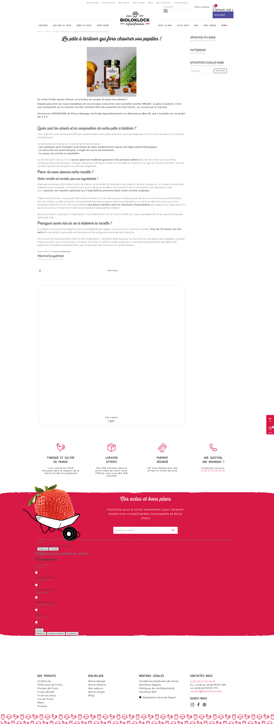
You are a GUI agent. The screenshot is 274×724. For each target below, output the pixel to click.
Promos (224, 26)
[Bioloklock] (135, 26)
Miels (196, 26)
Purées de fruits (83, 26)
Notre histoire (108, 3)
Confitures (43, 26)
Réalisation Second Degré (159, 697)
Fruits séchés (103, 26)
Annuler (39, 630)
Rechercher (220, 71)
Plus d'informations (44, 546)
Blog (150, 3)
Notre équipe (93, 3)
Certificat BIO (148, 692)
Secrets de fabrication (62, 252)
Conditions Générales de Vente (159, 681)
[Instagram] (192, 705)
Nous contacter (163, 3)
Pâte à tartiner (111, 417)
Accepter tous (72, 634)
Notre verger (139, 3)
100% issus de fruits (62, 26)
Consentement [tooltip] (46, 559)
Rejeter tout (43, 549)
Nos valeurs (124, 3)
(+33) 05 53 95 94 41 (213, 470)
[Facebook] (198, 705)
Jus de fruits (183, 26)
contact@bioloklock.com (206, 691)
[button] (45, 577)
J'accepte (54, 549)
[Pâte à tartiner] (111, 342)
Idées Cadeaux (210, 26)
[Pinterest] (204, 705)
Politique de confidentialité (156, 688)
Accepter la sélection (56, 634)
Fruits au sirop (165, 26)
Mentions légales (150, 685)
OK (173, 530)
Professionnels (181, 3)
